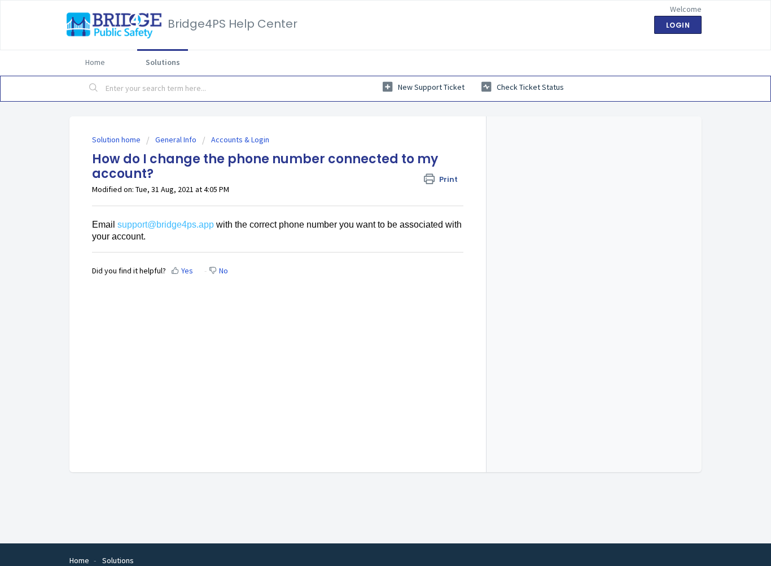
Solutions (163, 62)
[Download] (365, 133)
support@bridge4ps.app (165, 224)
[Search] (93, 88)
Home (95, 62)
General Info (175, 139)
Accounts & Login (240, 139)
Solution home (117, 139)
